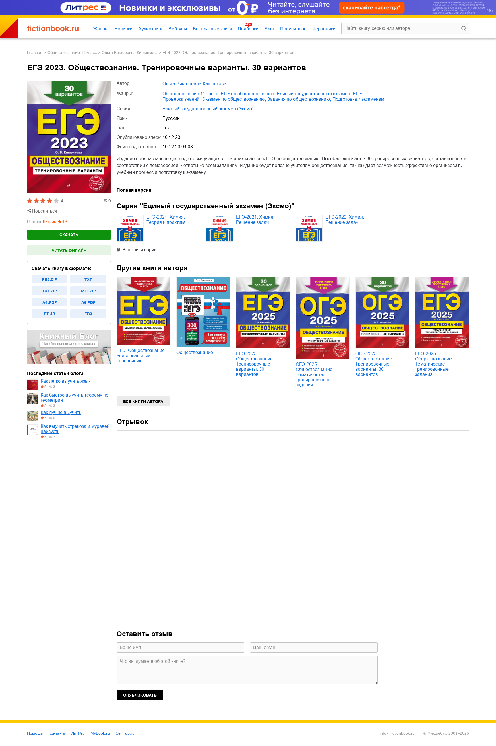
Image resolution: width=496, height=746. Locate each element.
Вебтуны (177, 28)
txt (88, 279)
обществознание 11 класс (72, 52)
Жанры (100, 28)
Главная (34, 52)
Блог (269, 28)
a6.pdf (88, 302)
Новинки (123, 28)
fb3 (88, 314)
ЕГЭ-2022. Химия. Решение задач (345, 220)
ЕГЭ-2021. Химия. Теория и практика (166, 220)
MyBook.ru (100, 733)
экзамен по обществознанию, (234, 99)
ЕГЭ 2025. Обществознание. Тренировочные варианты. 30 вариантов (255, 364)
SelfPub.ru (125, 733)
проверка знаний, (181, 99)
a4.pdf (49, 302)
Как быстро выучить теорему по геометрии (74, 398)
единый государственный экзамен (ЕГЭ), (321, 93)
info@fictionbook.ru (397, 733)
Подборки (248, 28)
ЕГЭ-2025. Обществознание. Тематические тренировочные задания (434, 364)
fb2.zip (49, 279)
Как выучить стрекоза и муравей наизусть (75, 429)
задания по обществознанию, (299, 99)
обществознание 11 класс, (190, 93)
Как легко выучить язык (65, 381)
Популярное (293, 28)
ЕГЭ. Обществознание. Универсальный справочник (141, 355)
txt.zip (49, 291)
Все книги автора (143, 401)
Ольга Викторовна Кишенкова (130, 52)
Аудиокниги (150, 28)
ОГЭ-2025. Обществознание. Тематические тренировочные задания (315, 374)
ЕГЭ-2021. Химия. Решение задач (255, 220)
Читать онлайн (69, 250)
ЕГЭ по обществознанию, (248, 93)
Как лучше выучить (61, 412)
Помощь (35, 733)
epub (49, 314)
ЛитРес (78, 733)
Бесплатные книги (212, 28)
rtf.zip (88, 291)
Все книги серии (139, 249)
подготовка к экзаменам (358, 99)
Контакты (57, 733)
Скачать (68, 234)
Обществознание (194, 352)
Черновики (324, 28)
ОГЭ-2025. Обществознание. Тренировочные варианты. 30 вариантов (374, 364)
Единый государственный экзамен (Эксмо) (207, 108)
